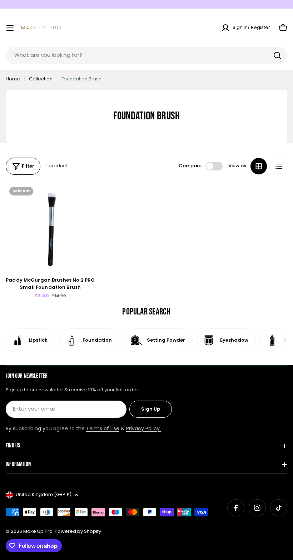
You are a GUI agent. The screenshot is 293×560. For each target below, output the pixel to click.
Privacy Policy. (143, 428)
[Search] (277, 55)
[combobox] (146, 55)
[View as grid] (258, 166)
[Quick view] (84, 199)
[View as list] (278, 166)
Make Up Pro (38, 531)
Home (13, 78)
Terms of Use (102, 428)
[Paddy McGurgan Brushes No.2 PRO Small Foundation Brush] (50, 227)
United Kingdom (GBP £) (43, 494)
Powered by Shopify (78, 531)
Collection (41, 78)
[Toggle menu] (10, 28)
